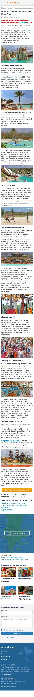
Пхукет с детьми (7, 510)
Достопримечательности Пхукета (24, 8)
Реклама (3, 654)
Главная (3, 8)
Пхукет (10, 8)
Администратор (6, 674)
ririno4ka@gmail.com (10, 686)
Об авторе (4, 659)
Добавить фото (9, 637)
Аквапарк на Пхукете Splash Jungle (13, 503)
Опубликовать (17, 633)
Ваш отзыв (4, 616)
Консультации (5, 656)
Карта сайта (4, 651)
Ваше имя (4, 610)
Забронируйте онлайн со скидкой (17, 490)
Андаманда (22, 22)
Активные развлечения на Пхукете (10, 559)
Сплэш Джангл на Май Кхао (11, 77)
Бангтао (29, 30)
